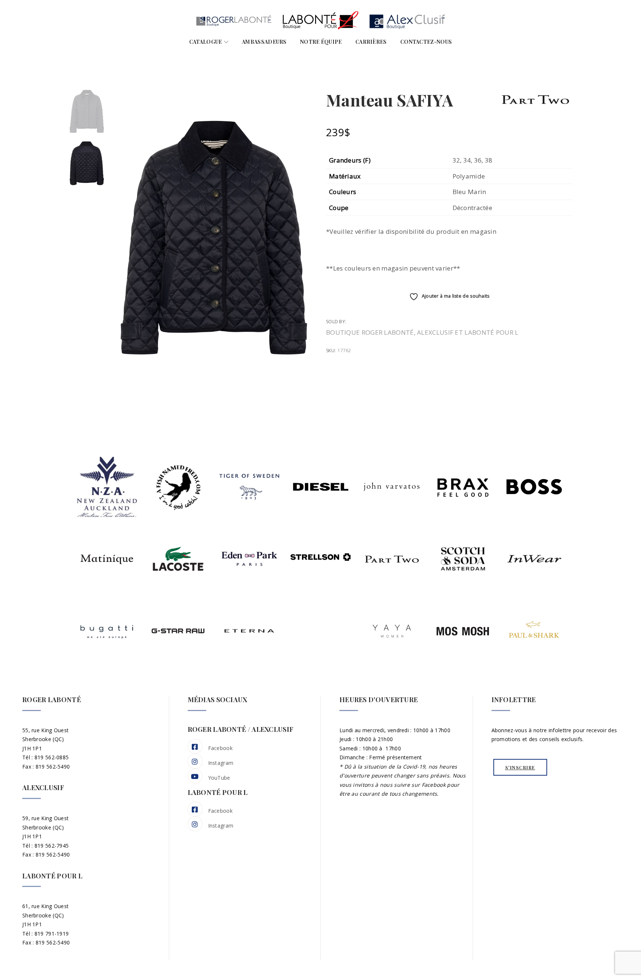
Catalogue (205, 41)
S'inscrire (520, 767)
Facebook (220, 748)
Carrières (371, 41)
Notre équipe (321, 41)
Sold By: (337, 321)
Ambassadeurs (264, 41)
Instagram (221, 762)
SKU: (331, 350)
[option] (86, 111)
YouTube (219, 777)
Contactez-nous (426, 41)
